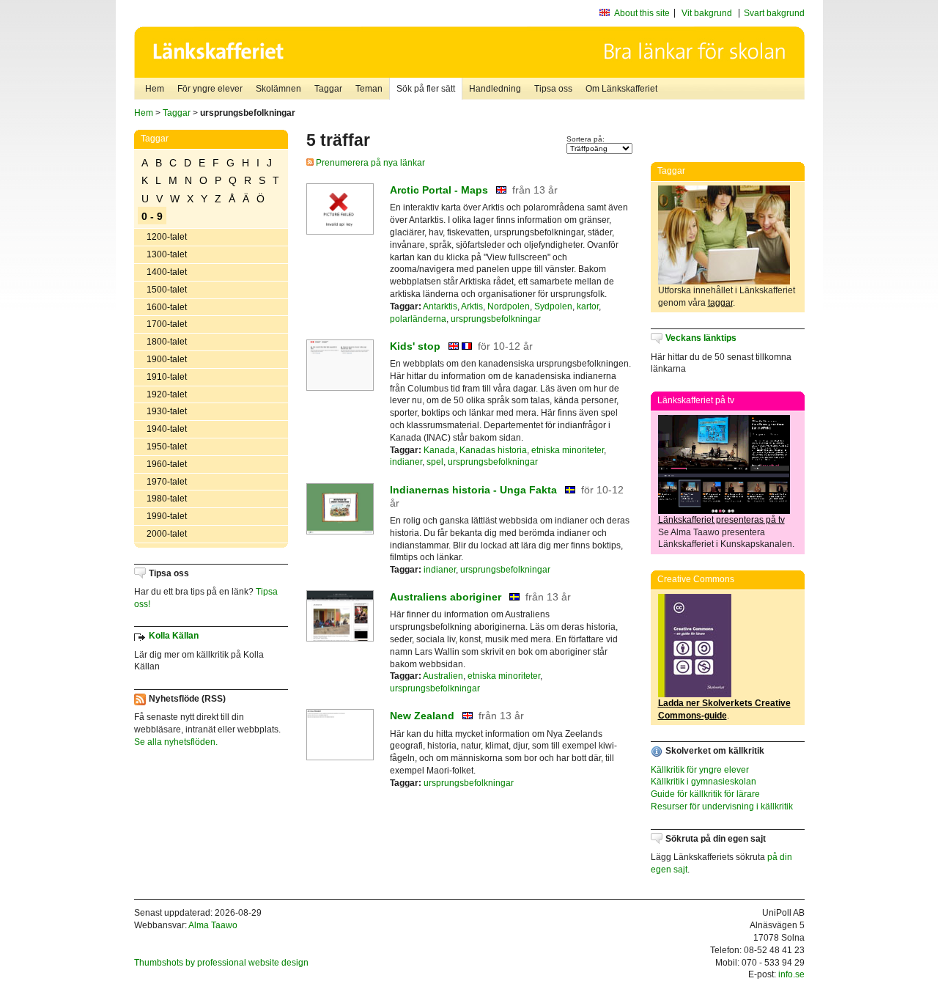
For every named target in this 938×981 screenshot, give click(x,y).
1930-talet (167, 411)
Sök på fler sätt (425, 89)
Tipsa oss (553, 89)
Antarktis (440, 306)
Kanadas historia (493, 450)
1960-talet (167, 464)
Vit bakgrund (707, 13)
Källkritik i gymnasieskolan (703, 781)
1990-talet (167, 516)
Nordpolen (508, 306)
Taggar (328, 89)
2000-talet (167, 534)
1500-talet (167, 289)
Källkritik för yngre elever (700, 770)
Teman (369, 89)
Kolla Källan (174, 636)
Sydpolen (553, 306)
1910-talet (167, 377)
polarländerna (418, 319)
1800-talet (167, 342)
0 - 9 (152, 216)
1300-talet (167, 254)
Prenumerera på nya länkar (369, 163)
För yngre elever (210, 89)
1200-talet (167, 237)
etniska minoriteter (567, 450)
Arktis (472, 306)
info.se (791, 974)
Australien (443, 676)
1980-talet (167, 498)
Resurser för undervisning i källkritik (722, 806)
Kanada (439, 450)
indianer (406, 462)
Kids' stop (415, 346)
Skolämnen (278, 89)
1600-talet (167, 307)
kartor (588, 306)
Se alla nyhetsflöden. (176, 742)
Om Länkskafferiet (621, 89)
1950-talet (167, 446)
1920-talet (167, 394)
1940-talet (167, 429)
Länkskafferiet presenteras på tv (721, 520)
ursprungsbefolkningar (496, 319)
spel (434, 462)
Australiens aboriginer (445, 597)
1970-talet (167, 482)
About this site (642, 13)
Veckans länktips (700, 338)
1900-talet (167, 359)
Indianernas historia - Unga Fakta (473, 490)
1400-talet (167, 272)
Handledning (495, 89)
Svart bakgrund (774, 13)
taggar (720, 303)
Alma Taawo (212, 925)
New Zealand (422, 715)
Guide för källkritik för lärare (705, 794)
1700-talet (167, 324)
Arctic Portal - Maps (439, 190)
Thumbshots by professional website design (221, 963)
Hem (154, 89)
